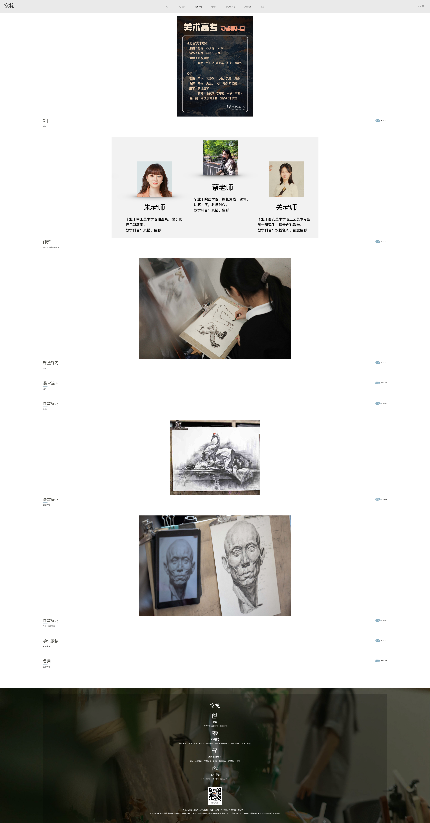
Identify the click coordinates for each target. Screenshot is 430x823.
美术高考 (198, 6)
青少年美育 (230, 6)
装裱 (262, 6)
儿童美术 (248, 6)
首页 (167, 6)
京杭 (9, 6)
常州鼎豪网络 (265, 813)
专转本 (214, 6)
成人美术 (182, 6)
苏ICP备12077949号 (240, 813)
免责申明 (276, 813)
